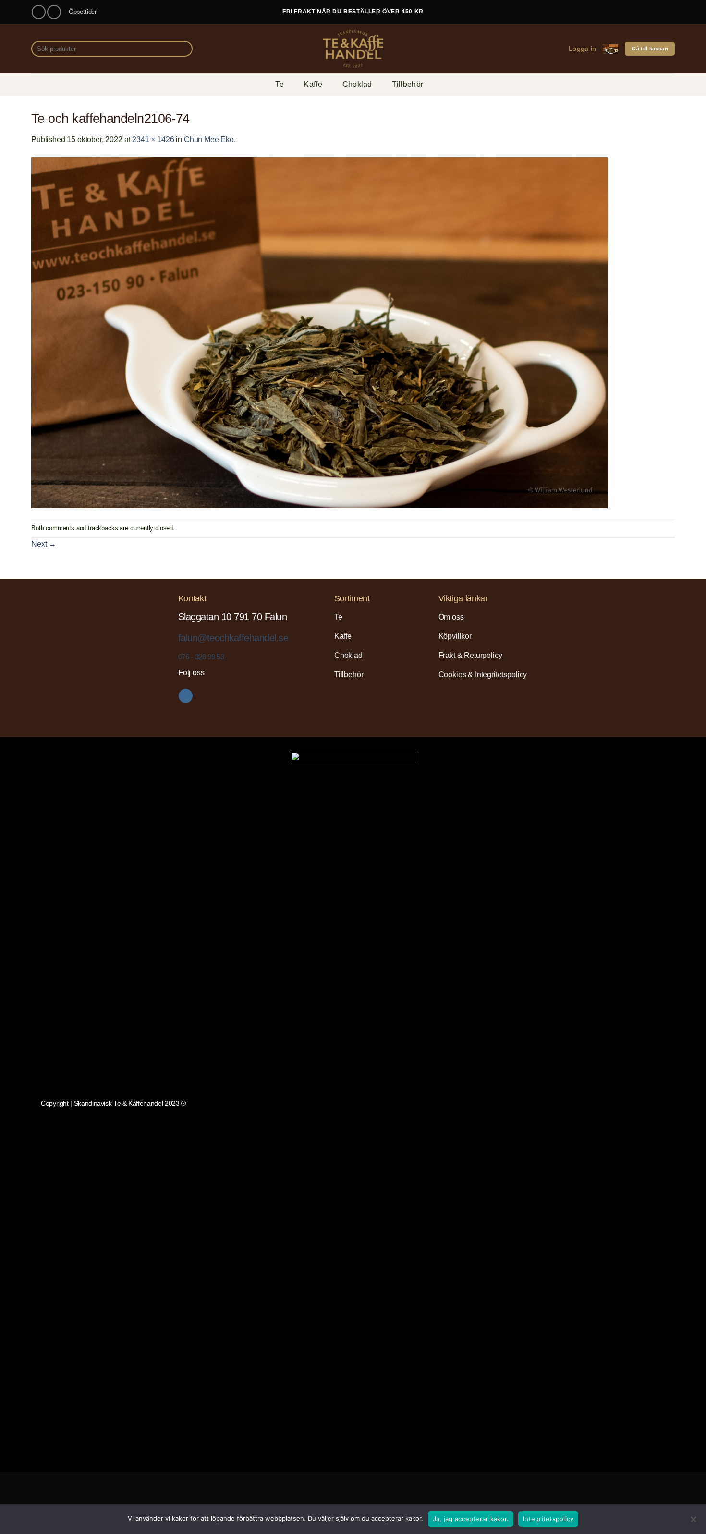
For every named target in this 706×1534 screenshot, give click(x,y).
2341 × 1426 (153, 139)
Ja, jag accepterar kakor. (471, 1518)
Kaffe (313, 84)
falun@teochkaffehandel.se (233, 638)
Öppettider (83, 11)
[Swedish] (669, 10)
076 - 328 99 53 (201, 657)
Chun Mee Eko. (210, 139)
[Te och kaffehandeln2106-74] (319, 332)
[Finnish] (635, 10)
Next (43, 544)
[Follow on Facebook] (39, 12)
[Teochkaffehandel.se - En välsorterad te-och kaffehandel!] (353, 48)
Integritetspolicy (548, 1518)
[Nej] (693, 1522)
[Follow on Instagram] (54, 12)
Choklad (357, 84)
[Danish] (612, 10)
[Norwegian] (658, 10)
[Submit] (184, 49)
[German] (646, 10)
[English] (623, 10)
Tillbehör (407, 84)
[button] (582, 48)
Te (279, 84)
